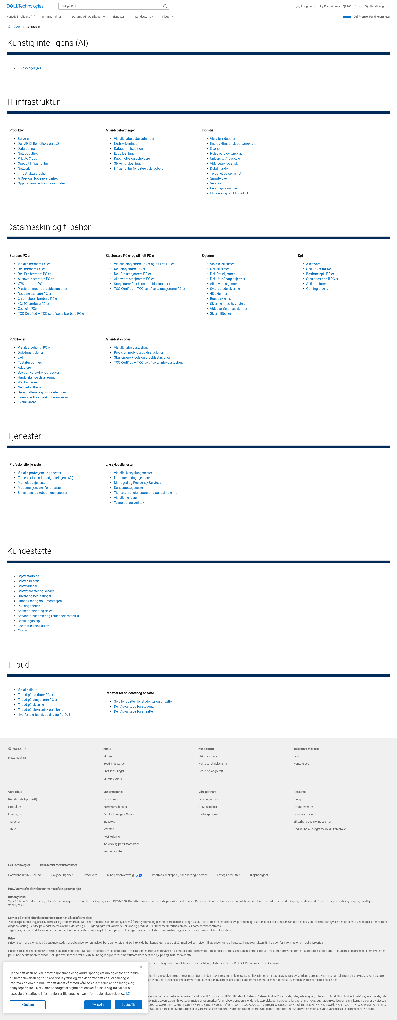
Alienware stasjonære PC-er (134, 279)
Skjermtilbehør (220, 314)
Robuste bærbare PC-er (34, 294)
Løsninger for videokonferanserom (43, 397)
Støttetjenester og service (36, 591)
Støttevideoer (27, 586)
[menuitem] (54, 17)
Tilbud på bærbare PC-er (35, 695)
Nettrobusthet (28, 154)
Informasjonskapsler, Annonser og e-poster (179, 875)
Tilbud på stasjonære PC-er (37, 700)
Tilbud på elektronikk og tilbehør (41, 710)
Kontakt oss (301, 763)
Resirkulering (111, 836)
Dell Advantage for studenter (134, 706)
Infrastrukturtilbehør (32, 173)
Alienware (313, 264)
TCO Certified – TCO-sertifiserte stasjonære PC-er (149, 289)
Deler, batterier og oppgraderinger (42, 392)
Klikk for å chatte (181, 955)
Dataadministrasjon (128, 149)
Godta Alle (128, 1004)
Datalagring (26, 149)
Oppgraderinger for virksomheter (41, 183)
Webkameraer (28, 382)
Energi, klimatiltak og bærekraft (233, 144)
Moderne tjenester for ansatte (39, 488)
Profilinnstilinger (113, 771)
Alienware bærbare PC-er (36, 279)
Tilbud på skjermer (31, 705)
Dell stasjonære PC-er (129, 269)
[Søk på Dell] (165, 6)
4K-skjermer (218, 294)
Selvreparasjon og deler (35, 611)
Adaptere (24, 367)
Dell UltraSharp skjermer (227, 279)
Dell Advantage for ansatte (133, 711)
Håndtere (28, 1004)
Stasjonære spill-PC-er (322, 279)
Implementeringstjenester (132, 478)
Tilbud (12, 829)
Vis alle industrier (222, 139)
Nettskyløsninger (126, 144)
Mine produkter (113, 778)
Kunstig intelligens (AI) (22, 799)
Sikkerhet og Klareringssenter (312, 821)
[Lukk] (141, 967)
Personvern (90, 875)
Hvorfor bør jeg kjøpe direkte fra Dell (44, 715)
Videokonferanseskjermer (228, 309)
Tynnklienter (27, 402)
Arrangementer (303, 806)
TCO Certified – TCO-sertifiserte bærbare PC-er (51, 314)
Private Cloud (27, 158)
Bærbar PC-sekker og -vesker (38, 372)
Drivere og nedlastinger (34, 596)
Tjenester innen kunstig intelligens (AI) (45, 478)
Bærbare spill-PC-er (320, 274)
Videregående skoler (224, 163)
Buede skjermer (221, 299)
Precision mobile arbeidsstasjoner (42, 289)
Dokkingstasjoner (30, 352)
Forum (22, 631)
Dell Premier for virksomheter (372, 16)
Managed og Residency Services (137, 483)
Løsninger (14, 814)
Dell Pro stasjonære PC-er (132, 274)
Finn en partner (208, 799)
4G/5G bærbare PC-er (33, 304)
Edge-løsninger (124, 154)
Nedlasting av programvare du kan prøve (320, 829)
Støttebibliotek (28, 581)
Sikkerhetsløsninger (128, 163)
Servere (23, 139)
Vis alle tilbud (27, 690)
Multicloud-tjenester (32, 483)
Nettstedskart (17, 757)
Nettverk (24, 168)
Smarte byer (219, 178)
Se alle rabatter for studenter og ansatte (143, 701)
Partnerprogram (208, 814)
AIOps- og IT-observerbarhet (38, 178)
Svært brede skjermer (225, 289)
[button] (306, 6)
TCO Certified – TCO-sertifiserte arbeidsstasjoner (149, 362)
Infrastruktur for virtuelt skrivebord (139, 168)
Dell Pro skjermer (222, 274)
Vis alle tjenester (126, 498)
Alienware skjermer (224, 284)
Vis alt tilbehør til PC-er (34, 348)
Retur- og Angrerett (210, 771)
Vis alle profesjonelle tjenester (39, 473)
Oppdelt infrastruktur (33, 163)
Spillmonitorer (316, 284)
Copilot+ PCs (27, 309)
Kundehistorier (112, 851)
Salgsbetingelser (62, 875)
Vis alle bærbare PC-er (34, 264)
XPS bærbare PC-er (31, 284)
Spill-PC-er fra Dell (319, 269)
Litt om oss (110, 799)
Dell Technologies (19, 865)
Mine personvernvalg (120, 875)
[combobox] (113, 6)
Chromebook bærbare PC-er (38, 299)
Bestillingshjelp (29, 621)
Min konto (109, 756)
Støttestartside (28, 576)
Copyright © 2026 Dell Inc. (25, 875)
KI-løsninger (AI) (29, 68)
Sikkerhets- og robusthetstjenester (42, 493)
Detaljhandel (219, 168)
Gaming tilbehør (318, 289)
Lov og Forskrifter (228, 875)
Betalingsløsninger (223, 188)
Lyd (20, 357)
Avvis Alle (98, 1004)
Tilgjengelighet (259, 875)
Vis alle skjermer (222, 264)
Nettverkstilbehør (30, 387)
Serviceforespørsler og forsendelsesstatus (48, 616)
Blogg (297, 799)
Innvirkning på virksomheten (121, 844)
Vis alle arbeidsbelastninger (134, 139)
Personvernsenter (305, 814)
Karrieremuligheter (115, 806)
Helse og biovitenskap (226, 154)
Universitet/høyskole (225, 158)
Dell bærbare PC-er (31, 269)
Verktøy (215, 183)
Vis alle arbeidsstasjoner (131, 348)
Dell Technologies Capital (119, 814)
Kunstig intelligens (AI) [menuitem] (21, 16)
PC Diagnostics (29, 606)
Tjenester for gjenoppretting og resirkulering (145, 493)
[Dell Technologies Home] (25, 6)
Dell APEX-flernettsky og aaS (38, 144)
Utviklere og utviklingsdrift (229, 193)
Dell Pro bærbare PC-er (34, 274)
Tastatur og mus (30, 362)
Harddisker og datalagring (37, 377)
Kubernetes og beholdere (132, 158)
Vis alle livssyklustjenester (133, 473)
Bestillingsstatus (114, 763)
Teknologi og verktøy (129, 503)
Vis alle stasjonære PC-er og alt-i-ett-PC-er (144, 264)
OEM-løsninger (207, 806)
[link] (329, 6)
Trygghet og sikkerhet (225, 173)
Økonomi (216, 149)
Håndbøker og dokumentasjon (40, 601)
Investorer (109, 821)
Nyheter (108, 829)
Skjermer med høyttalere (227, 304)
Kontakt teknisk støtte (33, 626)
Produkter (14, 806)
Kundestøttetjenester (129, 488)
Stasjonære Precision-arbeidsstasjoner (142, 284)
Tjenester (14, 821)
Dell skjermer (219, 269)
